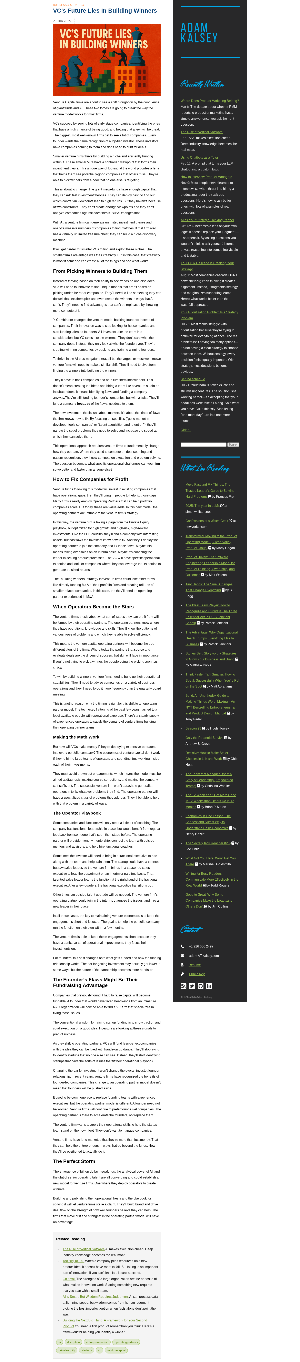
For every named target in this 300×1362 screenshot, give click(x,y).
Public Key (197, 974)
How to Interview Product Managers (206, 177)
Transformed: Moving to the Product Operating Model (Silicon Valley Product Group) (211, 542)
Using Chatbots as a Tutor (199, 157)
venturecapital (116, 1350)
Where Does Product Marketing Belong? (210, 101)
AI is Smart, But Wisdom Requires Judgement (96, 1296)
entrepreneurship (97, 1342)
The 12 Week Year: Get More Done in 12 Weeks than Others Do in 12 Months (211, 801)
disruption (73, 1342)
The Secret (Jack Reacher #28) (208, 843)
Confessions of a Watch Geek (207, 521)
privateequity (67, 1350)
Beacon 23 (193, 728)
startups (86, 1350)
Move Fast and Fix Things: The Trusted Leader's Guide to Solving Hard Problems (210, 490)
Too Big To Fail (73, 1261)
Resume (195, 965)
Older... (186, 430)
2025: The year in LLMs (203, 505)
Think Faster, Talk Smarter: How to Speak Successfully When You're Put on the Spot (212, 680)
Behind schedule (193, 379)
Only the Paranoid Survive (204, 738)
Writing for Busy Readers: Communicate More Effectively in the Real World (212, 879)
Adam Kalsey (200, 32)
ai (60, 1342)
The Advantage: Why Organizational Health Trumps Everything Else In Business (212, 638)
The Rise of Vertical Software (84, 1249)
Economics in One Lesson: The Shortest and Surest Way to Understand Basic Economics (208, 822)
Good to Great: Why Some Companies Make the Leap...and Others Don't (209, 900)
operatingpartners (126, 1342)
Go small (69, 1279)
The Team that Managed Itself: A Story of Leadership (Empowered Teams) (209, 780)
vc (99, 1350)
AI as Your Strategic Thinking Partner (207, 220)
